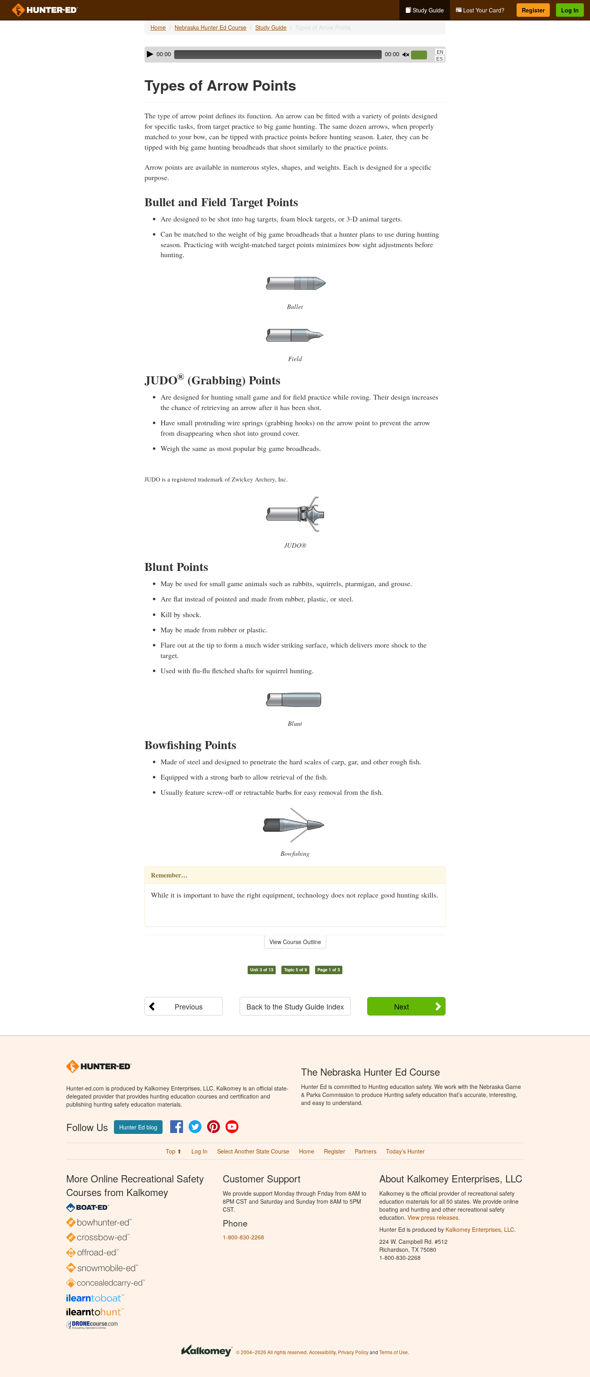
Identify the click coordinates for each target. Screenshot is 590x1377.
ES (439, 59)
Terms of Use (393, 1352)
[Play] (150, 54)
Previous (189, 1006)
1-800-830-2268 (243, 1237)
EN (440, 52)
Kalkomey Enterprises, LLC (480, 1229)
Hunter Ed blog (138, 1127)
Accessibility (322, 1352)
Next (401, 1006)
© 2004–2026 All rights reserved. (272, 1352)
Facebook (176, 1126)
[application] (295, 55)
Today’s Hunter (405, 1151)
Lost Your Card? (483, 10)
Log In (570, 10)
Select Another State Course (253, 1151)
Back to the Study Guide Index (295, 1006)
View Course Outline (295, 942)
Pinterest (213, 1126)
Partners (365, 1151)
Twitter (195, 1126)
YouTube (232, 1126)
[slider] (422, 55)
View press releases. (433, 1217)
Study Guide (427, 10)
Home (158, 27)
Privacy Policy (353, 1352)
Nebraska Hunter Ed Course (210, 27)
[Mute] (406, 54)
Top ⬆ (174, 1151)
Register (533, 10)
